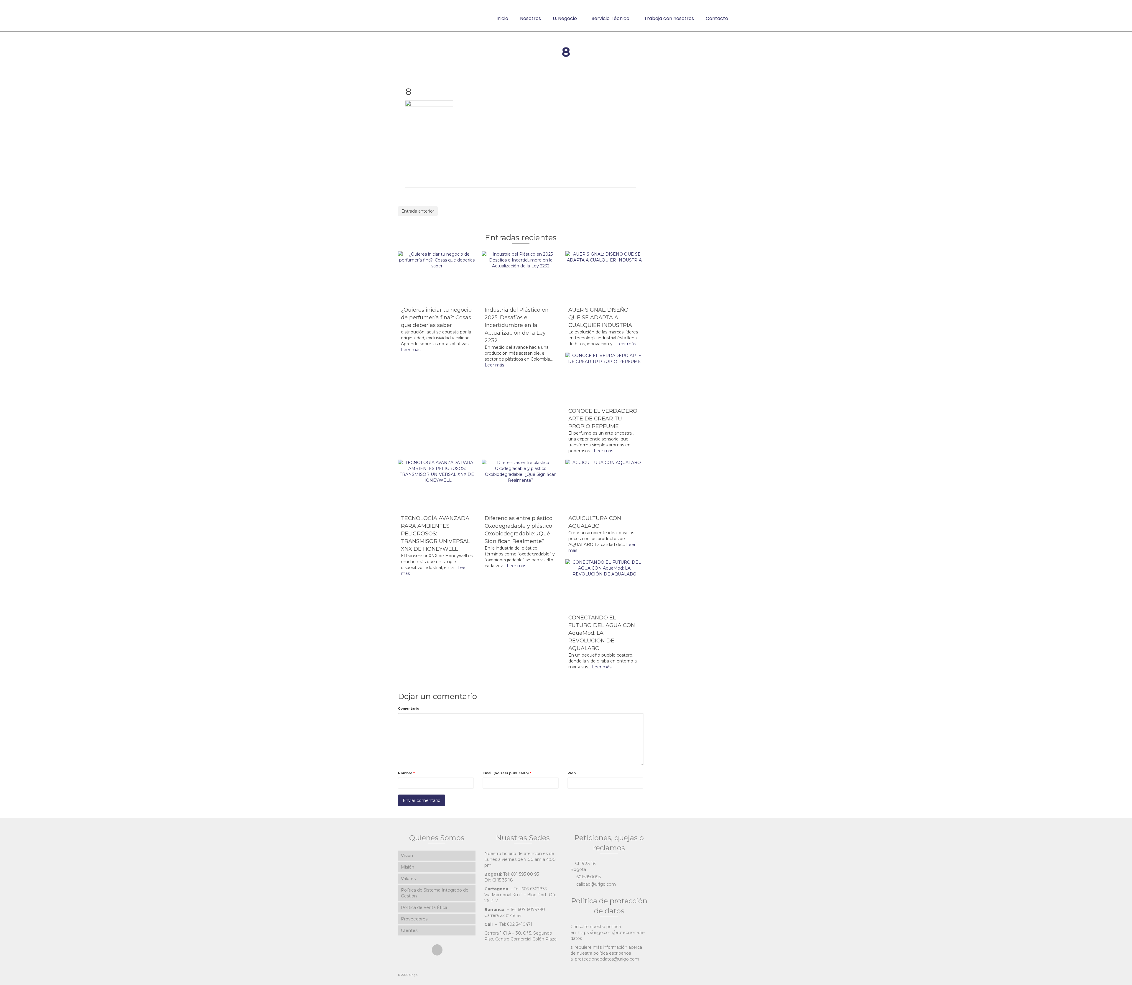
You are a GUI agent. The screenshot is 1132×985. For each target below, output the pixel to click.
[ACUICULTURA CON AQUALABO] (604, 486)
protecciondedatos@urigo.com (607, 959)
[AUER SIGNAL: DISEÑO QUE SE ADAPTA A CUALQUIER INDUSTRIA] (604, 277)
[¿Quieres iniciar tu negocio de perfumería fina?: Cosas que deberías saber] (437, 277)
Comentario (408, 708)
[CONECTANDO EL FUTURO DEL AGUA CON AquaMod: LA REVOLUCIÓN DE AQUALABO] (604, 585)
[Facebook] (437, 949)
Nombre (406, 773)
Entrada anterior (417, 211)
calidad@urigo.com (595, 884)
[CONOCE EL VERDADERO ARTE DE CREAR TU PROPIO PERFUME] (604, 378)
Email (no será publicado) (507, 773)
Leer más (410, 349)
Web (571, 773)
